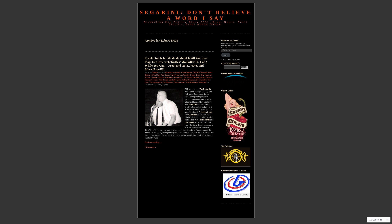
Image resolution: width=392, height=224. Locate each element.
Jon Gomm (188, 77)
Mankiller (196, 77)
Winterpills (202, 82)
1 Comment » (150, 147)
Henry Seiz (200, 75)
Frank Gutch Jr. (176, 75)
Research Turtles (151, 80)
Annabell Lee (170, 72)
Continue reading (153, 142)
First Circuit (165, 75)
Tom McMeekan (192, 82)
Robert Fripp (163, 80)
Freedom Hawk (189, 75)
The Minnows (168, 82)
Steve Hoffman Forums (185, 80)
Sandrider (172, 80)
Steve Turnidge (200, 80)
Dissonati (203, 72)
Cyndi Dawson (186, 72)
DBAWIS (196, 72)
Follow (226, 55)
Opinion (155, 72)
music (202, 77)
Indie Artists (169, 77)
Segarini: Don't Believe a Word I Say (196, 15)
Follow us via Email (229, 41)
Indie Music (178, 77)
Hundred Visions (158, 77)
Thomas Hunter (179, 82)
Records (208, 77)
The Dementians (156, 82)
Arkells (177, 72)
